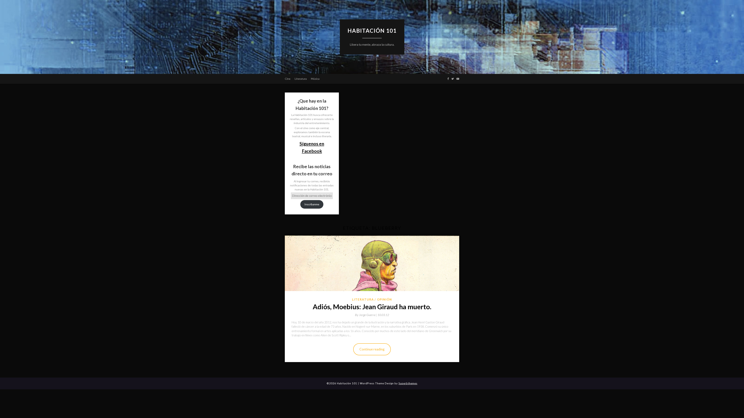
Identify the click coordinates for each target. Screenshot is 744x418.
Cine (287, 78)
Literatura (301, 78)
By (366, 315)
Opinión (384, 299)
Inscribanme (311, 204)
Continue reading (372, 349)
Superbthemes (408, 383)
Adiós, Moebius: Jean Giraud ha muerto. (372, 306)
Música (315, 78)
